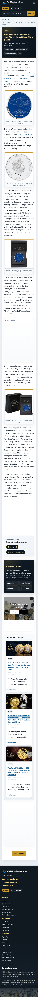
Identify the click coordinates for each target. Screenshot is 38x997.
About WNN (6, 937)
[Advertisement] (19, 342)
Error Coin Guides (8, 924)
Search (31, 13)
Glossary (10, 589)
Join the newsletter (10, 879)
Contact (4, 940)
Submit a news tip (9, 882)
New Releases (9, 43)
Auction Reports (7, 909)
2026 (9, 672)
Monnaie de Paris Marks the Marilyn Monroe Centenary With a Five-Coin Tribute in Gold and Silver (19, 718)
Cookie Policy (6, 955)
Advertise (5, 942)
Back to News (19, 853)
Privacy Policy (6, 952)
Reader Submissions (9, 915)
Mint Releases (6, 912)
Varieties (11, 583)
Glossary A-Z (6, 927)
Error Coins (25, 583)
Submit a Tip (6, 945)
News (9, 19)
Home (4, 19)
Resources (24, 589)
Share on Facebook (16, 552)
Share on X (12, 547)
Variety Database (7, 922)
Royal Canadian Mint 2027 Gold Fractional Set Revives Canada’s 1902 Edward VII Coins (19, 666)
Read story (11, 690)
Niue (20, 53)
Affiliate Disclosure (8, 958)
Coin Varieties (6, 904)
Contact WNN (7, 886)
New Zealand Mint (21, 49)
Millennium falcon (25, 135)
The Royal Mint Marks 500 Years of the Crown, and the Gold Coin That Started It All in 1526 (19, 771)
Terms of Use (6, 960)
